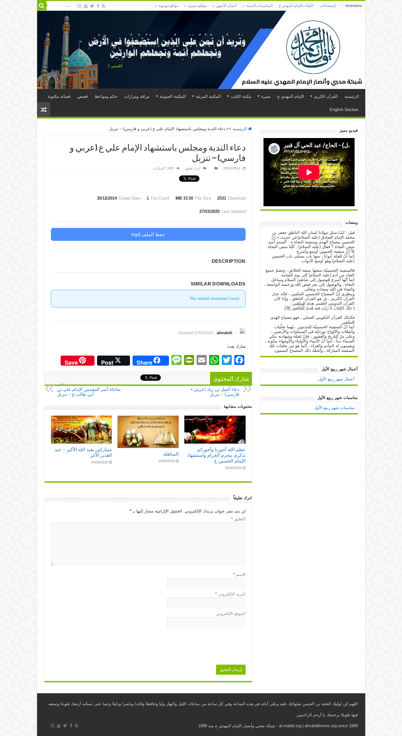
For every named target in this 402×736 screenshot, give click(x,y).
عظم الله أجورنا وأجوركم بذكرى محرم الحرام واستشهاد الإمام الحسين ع (216, 455)
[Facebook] (98, 6)
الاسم (239, 574)
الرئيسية (352, 96)
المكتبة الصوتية (173, 96)
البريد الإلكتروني (230, 594)
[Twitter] (92, 6)
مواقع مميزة (197, 5)
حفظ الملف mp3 (148, 234)
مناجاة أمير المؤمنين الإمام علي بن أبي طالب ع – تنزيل (89, 390)
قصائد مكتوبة (59, 96)
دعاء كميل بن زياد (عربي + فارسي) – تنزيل (214, 390)
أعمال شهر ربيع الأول (336, 379)
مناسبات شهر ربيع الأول (334, 407)
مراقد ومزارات (136, 96)
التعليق (238, 519)
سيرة (265, 96)
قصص (82, 96)
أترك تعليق (192, 168)
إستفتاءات (327, 5)
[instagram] (79, 6)
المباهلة (171, 454)
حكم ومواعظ (106, 96)
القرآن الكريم (326, 96)
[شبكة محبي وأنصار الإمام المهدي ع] (201, 50)
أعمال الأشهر (226, 5)
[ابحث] (41, 5)
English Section (344, 109)
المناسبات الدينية (259, 5)
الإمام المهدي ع (290, 96)
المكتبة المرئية (208, 96)
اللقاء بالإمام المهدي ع (296, 5)
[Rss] (103, 6)
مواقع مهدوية (168, 5)
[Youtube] (85, 6)
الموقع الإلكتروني (231, 613)
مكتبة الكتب (241, 96)
